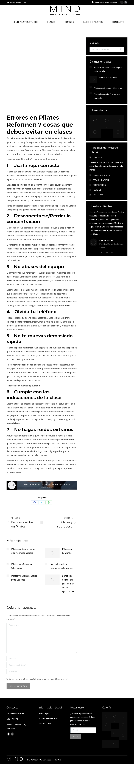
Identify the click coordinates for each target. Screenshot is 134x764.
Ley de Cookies (45, 723)
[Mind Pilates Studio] (95, 120)
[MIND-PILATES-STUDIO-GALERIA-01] (115, 733)
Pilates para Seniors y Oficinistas (21, 566)
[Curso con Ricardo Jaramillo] (115, 744)
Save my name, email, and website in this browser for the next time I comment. (38, 679)
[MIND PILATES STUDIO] (106, 730)
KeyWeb (58, 760)
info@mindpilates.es (18, 2)
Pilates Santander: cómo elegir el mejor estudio (23, 551)
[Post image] (8, 549)
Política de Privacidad (47, 718)
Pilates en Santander (67, 551)
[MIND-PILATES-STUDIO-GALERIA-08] (106, 744)
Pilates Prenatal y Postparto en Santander (61, 566)
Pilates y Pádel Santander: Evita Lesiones (24, 577)
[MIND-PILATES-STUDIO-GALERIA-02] (123, 730)
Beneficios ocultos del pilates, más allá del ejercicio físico (69, 583)
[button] (101, 252)
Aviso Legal (43, 713)
